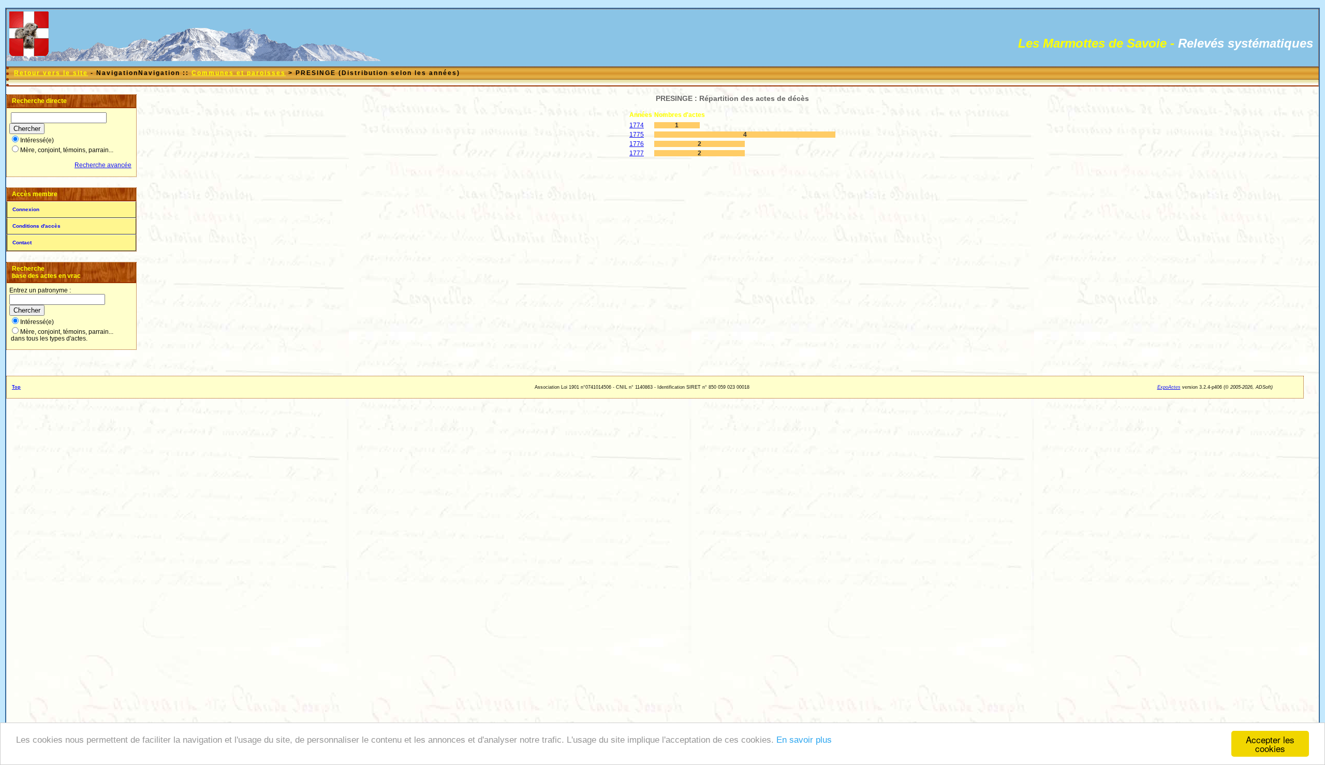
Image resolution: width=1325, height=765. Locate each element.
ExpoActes (1169, 387)
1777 (636, 153)
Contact (22, 242)
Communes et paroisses (239, 73)
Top (16, 387)
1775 (636, 134)
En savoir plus (804, 740)
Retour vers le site (51, 73)
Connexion (25, 209)
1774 (636, 125)
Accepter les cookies (1270, 744)
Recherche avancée (103, 165)
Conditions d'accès (36, 226)
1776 (636, 144)
